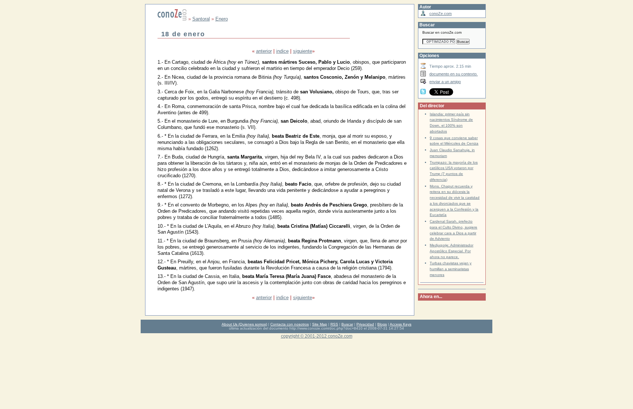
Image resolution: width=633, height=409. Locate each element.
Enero (221, 19)
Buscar (347, 324)
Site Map (319, 324)
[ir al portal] (172, 19)
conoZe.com (440, 13)
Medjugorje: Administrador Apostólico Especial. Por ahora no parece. (451, 251)
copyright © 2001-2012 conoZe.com (316, 336)
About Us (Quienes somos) (244, 324)
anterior (264, 51)
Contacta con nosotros (289, 324)
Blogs (382, 324)
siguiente (302, 51)
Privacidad (365, 324)
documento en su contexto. (453, 74)
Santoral (201, 19)
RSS (334, 324)
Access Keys (400, 324)
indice (282, 51)
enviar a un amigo (445, 81)
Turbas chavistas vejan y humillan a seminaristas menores (450, 269)
